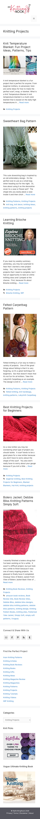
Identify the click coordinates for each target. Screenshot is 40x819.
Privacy (9, 813)
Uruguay (15, 619)
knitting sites (21, 612)
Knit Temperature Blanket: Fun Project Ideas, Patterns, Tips (17, 47)
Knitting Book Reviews (15, 589)
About (31, 813)
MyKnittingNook (19, 811)
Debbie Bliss (8, 602)
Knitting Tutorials (10, 694)
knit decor (18, 204)
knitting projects (25, 208)
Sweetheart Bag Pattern (19, 121)
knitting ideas (29, 204)
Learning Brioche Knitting (14, 221)
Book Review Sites (22, 599)
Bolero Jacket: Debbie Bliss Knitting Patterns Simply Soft (18, 501)
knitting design (22, 609)
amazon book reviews (15, 596)
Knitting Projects (13, 109)
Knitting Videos (9, 697)
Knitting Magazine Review (14, 679)
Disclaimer (24, 813)
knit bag (9, 204)
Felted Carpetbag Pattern (15, 306)
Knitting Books (9, 668)
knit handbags (25, 392)
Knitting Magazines (11, 683)
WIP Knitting (8, 701)
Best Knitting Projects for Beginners (18, 408)
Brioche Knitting (13, 293)
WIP (22, 293)
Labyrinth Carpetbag (27, 395)
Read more (24, 102)
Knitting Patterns (13, 201)
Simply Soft (19, 615)
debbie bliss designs (24, 602)
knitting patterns (10, 208)
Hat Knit (15, 485)
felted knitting (12, 392)
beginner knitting (13, 479)
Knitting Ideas (9, 676)
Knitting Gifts (8, 672)
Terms (15, 813)
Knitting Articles (10, 661)
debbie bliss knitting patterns (15, 605)
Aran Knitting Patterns (12, 657)
